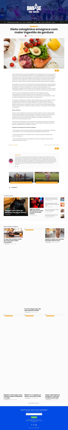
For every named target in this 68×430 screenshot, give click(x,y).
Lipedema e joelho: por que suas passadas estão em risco (54, 239)
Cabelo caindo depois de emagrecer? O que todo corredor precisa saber (52, 396)
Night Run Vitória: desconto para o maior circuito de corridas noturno (36, 211)
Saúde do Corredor (33, 26)
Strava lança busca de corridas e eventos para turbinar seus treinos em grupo (52, 204)
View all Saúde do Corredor (33, 403)
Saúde (43, 22)
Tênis (40, 22)
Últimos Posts (48, 22)
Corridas (35, 22)
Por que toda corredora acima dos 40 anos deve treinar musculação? (13, 240)
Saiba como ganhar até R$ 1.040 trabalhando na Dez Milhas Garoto (51, 198)
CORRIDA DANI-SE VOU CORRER (13, 22)
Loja (21, 22)
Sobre (53, 22)
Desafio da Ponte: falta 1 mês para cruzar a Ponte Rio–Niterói (51, 215)
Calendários (28, 22)
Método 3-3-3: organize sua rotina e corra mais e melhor (32, 395)
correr (48, 144)
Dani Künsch (30, 35)
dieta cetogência (56, 144)
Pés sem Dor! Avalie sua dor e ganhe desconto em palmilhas (52, 210)
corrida (51, 144)
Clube (24, 22)
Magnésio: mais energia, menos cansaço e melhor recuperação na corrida (13, 396)
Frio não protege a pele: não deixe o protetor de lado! (32, 309)
